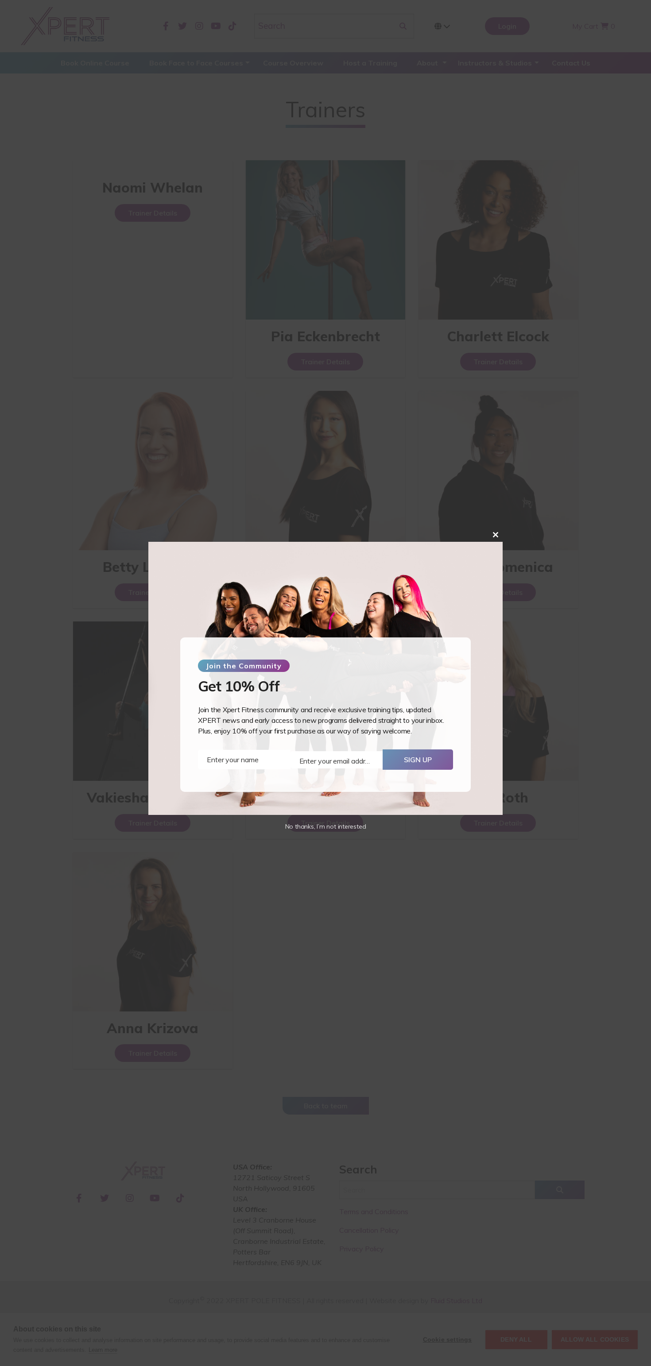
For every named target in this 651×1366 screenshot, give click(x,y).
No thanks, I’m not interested (325, 826)
